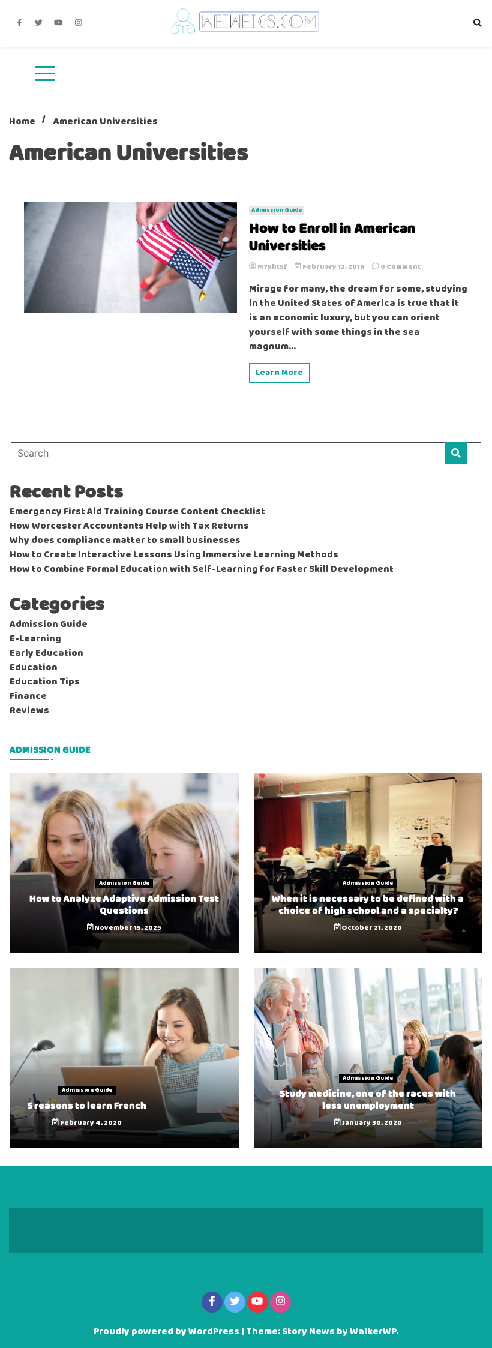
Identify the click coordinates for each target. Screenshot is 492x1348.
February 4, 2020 (90, 1123)
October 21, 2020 (371, 928)
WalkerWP (373, 1332)
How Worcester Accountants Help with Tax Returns (129, 526)
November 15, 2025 (127, 928)
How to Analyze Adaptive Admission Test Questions (124, 904)
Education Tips (45, 682)
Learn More (279, 373)
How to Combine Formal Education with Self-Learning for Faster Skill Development (202, 569)
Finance (28, 696)
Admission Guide (276, 210)
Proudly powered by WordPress (167, 1332)
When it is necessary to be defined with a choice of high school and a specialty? (368, 904)
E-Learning (35, 639)
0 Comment (400, 267)
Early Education (46, 653)
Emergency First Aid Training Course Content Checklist (137, 512)
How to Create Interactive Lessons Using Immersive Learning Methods (174, 555)
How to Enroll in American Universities (332, 238)
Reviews (29, 711)
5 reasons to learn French (87, 1105)
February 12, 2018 (333, 267)
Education (34, 667)
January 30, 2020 (371, 1123)
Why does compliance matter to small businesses (125, 540)
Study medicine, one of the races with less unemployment (368, 1099)
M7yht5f (272, 267)
